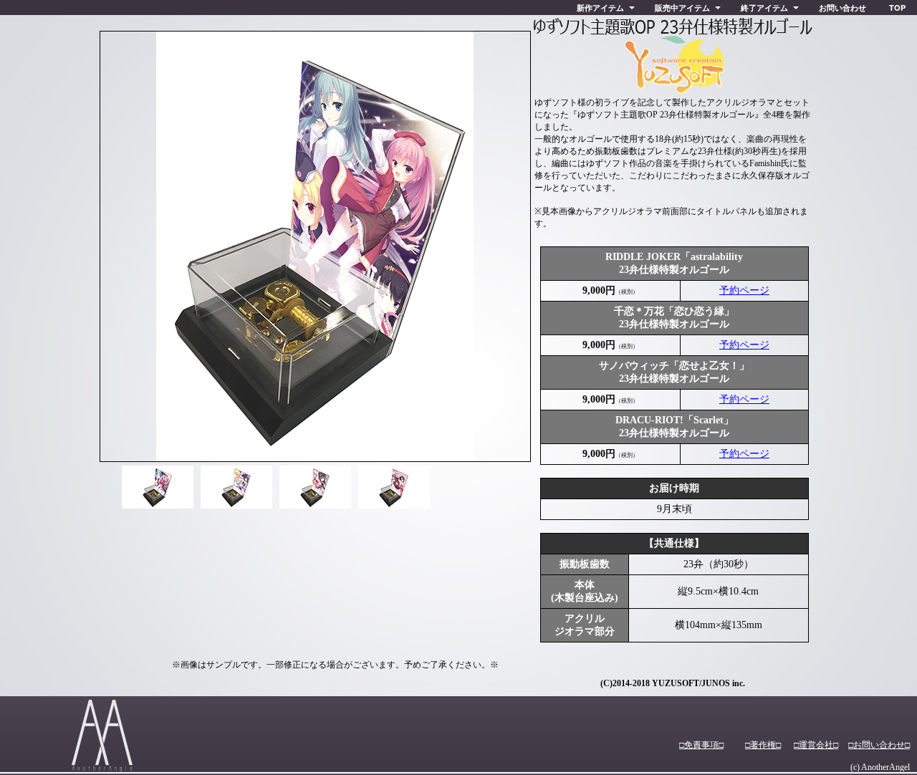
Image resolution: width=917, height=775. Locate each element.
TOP (897, 7)
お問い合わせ (842, 7)
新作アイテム (600, 7)
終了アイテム (764, 7)
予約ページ (744, 290)
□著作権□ (763, 745)
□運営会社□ (816, 745)
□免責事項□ (701, 745)
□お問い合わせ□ (879, 745)
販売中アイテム (682, 7)
